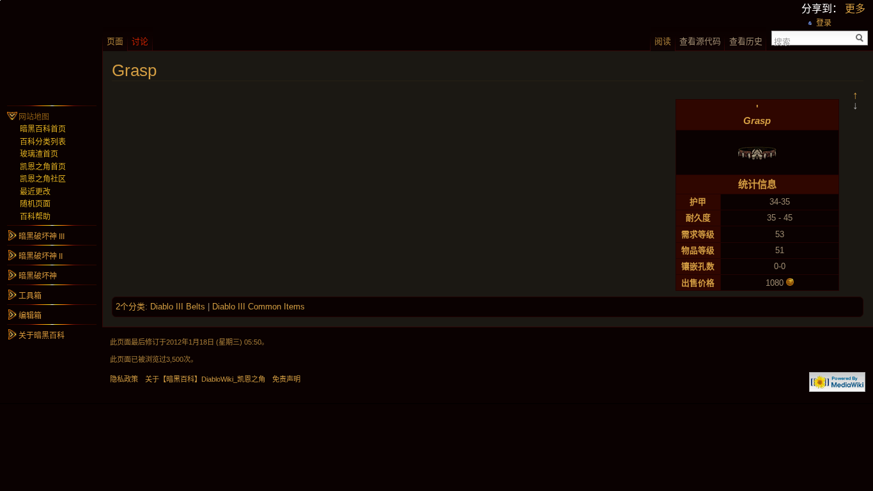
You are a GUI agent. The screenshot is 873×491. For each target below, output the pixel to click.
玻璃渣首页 (39, 154)
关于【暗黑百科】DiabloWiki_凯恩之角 (205, 379)
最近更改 (35, 191)
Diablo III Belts (177, 306)
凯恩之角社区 (43, 179)
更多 (855, 8)
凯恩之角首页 (43, 166)
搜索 (782, 41)
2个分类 (130, 306)
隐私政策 (124, 379)
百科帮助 (35, 216)
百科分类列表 (43, 141)
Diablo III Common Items (258, 306)
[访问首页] (51, 51)
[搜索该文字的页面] (860, 38)
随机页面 (35, 203)
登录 (823, 23)
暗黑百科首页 (43, 129)
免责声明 (286, 379)
